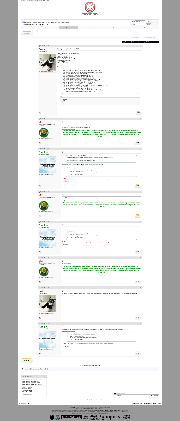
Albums (67, 22)
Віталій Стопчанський (90, 408)
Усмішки (24, 388)
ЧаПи (28, 27)
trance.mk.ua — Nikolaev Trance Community (36, 22)
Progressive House (59, 22)
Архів (154, 403)
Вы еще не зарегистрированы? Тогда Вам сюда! (35, 0)
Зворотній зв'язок (137, 403)
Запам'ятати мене (153, 22)
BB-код (24, 387)
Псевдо (133, 21)
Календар (89, 27)
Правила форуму (27, 394)
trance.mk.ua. (125, 411)
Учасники (47, 27)
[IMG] (24, 390)
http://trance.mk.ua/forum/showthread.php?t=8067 (76, 127)
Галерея (68, 27)
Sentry (42, 49)
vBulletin (72, 407)
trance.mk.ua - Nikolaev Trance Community (107, 410)
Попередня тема (85, 365)
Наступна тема (95, 365)
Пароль (133, 24)
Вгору (159, 403)
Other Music (51, 22)
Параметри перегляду (150, 37)
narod (63, 101)
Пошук (146, 27)
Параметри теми (135, 37)
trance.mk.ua (148, 403)
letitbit (64, 99)
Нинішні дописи (118, 27)
